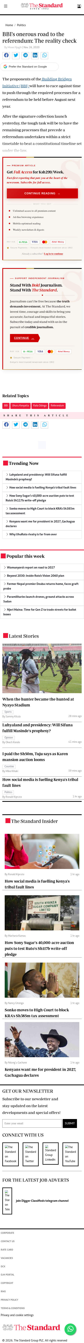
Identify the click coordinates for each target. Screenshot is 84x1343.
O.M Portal (7, 1275)
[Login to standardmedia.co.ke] (78, 6)
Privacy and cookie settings (17, 1315)
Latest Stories (24, 636)
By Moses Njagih (13, 47)
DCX (3, 1267)
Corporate (7, 1233)
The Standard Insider (34, 821)
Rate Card (7, 1250)
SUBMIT (70, 1123)
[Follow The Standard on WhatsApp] (70, 1329)
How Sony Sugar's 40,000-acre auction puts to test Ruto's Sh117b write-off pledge (39, 948)
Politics (21, 25)
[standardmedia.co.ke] (41, 6)
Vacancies (7, 1258)
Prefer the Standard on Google (28, 66)
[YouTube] (72, 1154)
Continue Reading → (42, 193)
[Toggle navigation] (5, 6)
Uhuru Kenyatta (20, 405)
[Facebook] (12, 1154)
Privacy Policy (9, 1300)
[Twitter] (33, 1154)
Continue (24, 338)
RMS (3, 1292)
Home (9, 25)
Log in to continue (53, 253)
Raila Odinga (39, 405)
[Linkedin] (53, 1154)
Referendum (57, 405)
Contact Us (7, 1241)
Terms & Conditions (13, 1308)
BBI (6, 405)
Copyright (7, 1283)
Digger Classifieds (33, 1201)
